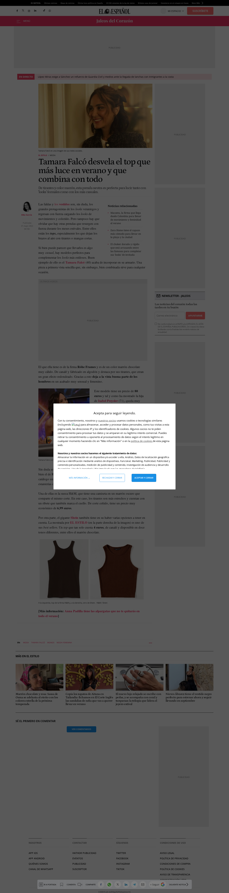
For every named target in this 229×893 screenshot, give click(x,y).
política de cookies (142, 441)
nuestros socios (107, 420)
